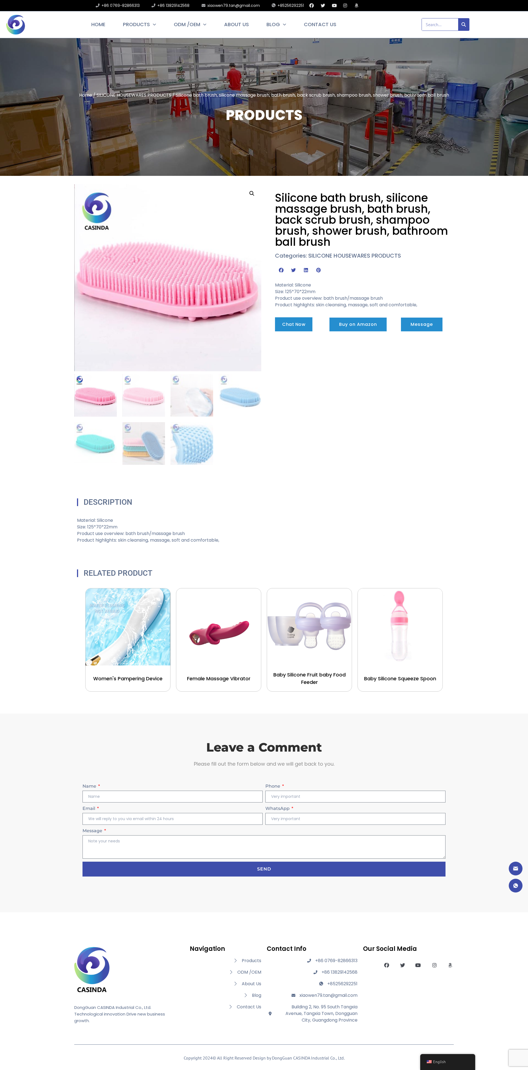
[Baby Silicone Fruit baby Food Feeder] (309, 626)
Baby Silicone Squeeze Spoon (400, 678)
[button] (252, 193)
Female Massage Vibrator (219, 678)
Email (89, 808)
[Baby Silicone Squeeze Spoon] (400, 626)
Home (98, 24)
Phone (273, 786)
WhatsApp (278, 808)
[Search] (463, 24)
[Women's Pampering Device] (128, 626)
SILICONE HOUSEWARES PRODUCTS (134, 95)
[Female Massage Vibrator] (218, 626)
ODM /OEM (187, 24)
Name (89, 786)
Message (92, 830)
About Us (236, 24)
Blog (273, 24)
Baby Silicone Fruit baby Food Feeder (309, 678)
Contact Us (320, 24)
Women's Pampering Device (128, 678)
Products (136, 24)
